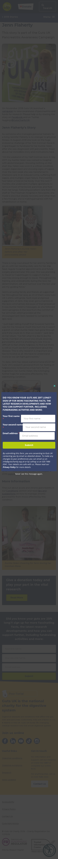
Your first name (11, 417)
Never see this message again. (29, 474)
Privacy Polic (8, 467)
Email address (11, 433)
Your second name (13, 426)
